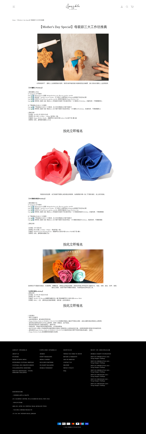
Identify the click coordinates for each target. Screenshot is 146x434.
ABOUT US (15, 354)
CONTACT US (67, 362)
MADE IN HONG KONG (19, 359)
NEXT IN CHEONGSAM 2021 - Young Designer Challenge (100, 380)
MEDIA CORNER (45, 359)
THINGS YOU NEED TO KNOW (72, 354)
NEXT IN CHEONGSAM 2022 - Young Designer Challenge (100, 376)
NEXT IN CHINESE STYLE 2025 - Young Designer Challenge (100, 362)
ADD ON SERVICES (69, 359)
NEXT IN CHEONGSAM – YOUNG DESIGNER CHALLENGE (22, 372)
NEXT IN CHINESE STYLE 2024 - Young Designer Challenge (100, 367)
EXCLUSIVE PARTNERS (46, 362)
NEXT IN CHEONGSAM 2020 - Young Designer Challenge (100, 385)
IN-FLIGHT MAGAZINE (47, 365)
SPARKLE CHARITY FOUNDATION (101, 354)
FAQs (64, 371)
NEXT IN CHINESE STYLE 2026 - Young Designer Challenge (100, 358)
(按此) (91, 330)
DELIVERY (66, 365)
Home (13, 20)
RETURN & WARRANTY (70, 357)
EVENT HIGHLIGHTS (46, 357)
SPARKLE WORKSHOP (46, 368)
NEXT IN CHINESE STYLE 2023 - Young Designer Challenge (100, 371)
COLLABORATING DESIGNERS (21, 368)
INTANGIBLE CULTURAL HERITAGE (23, 362)
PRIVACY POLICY (68, 368)
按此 (73, 131)
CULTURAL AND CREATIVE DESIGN (23, 365)
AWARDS (42, 354)
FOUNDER (15, 357)
